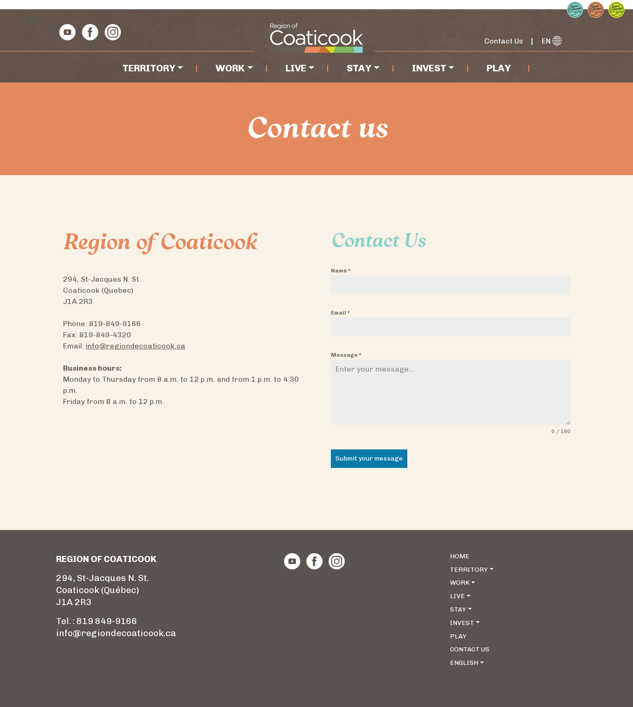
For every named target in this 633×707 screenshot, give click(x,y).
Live (295, 68)
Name (341, 270)
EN (547, 41)
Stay (359, 68)
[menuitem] (512, 663)
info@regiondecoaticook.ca (135, 345)
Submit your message (369, 458)
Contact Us (503, 41)
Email (340, 312)
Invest (429, 68)
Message (346, 355)
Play (499, 68)
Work (230, 68)
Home (459, 556)
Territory (148, 68)
